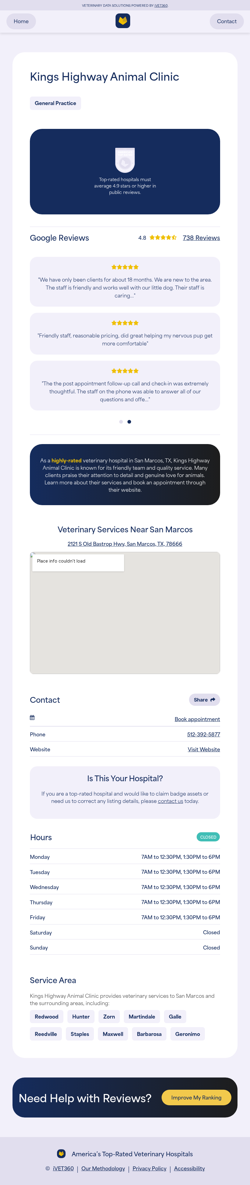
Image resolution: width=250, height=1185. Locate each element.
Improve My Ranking (196, 1097)
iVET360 (63, 1168)
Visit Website (204, 749)
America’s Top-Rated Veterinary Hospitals (132, 1153)
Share (201, 700)
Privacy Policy (149, 1168)
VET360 (161, 5)
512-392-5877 (203, 734)
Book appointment (197, 718)
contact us (170, 800)
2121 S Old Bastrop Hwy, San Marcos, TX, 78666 (125, 543)
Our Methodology (103, 1168)
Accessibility (189, 1168)
